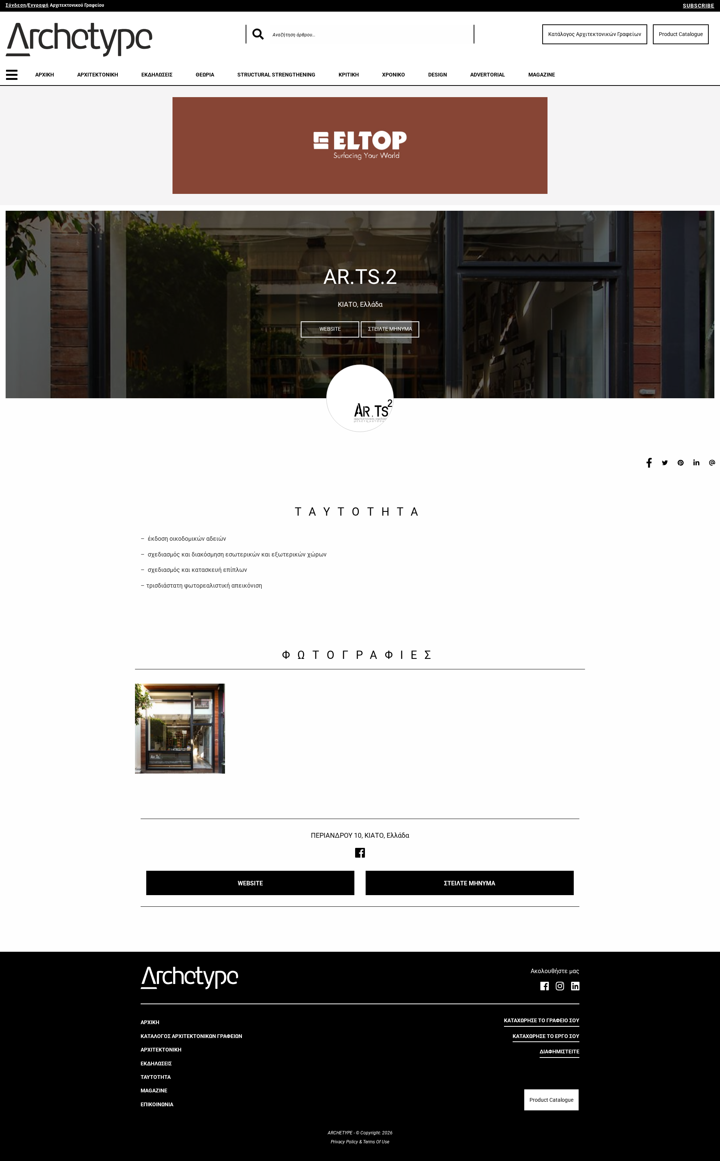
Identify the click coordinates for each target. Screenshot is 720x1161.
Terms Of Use (375, 1141)
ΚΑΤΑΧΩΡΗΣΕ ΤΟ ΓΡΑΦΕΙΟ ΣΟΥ (541, 1020)
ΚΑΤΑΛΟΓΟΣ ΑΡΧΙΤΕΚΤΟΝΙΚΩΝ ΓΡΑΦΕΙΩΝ (191, 1036)
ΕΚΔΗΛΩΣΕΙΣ (156, 75)
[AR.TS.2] (180, 729)
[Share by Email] (712, 462)
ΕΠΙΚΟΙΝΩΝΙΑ (157, 1104)
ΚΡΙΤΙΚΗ (349, 75)
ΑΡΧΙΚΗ (44, 75)
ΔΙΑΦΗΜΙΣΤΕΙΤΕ (559, 1051)
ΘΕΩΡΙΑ (205, 75)
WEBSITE (330, 329)
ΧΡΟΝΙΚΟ (393, 75)
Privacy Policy (345, 1141)
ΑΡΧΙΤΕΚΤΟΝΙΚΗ (97, 75)
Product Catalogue (681, 34)
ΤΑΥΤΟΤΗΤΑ (156, 1077)
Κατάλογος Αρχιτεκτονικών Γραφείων (594, 34)
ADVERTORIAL (487, 75)
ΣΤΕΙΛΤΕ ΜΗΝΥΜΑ (390, 329)
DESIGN (437, 75)
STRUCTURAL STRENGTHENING (276, 75)
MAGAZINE (541, 75)
